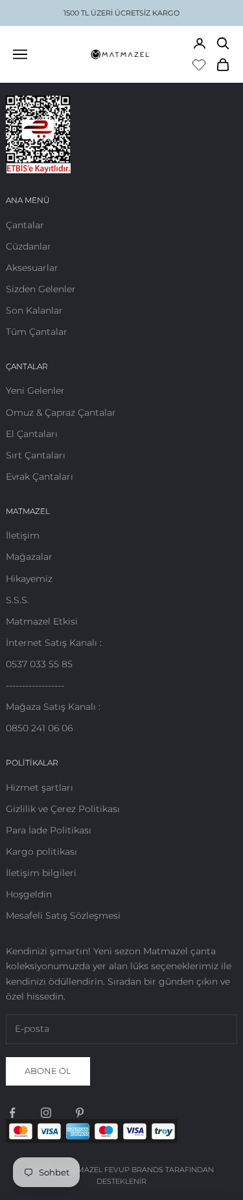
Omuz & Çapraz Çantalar (61, 412)
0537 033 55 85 (39, 664)
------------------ (35, 685)
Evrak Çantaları (39, 476)
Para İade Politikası (48, 830)
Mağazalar (29, 556)
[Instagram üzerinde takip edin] (46, 1112)
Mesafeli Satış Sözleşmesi (63, 915)
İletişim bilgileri (41, 873)
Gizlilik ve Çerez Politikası (63, 809)
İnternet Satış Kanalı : (54, 642)
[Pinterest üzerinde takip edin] (79, 1112)
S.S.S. (17, 600)
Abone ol (48, 1071)
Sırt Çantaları (35, 455)
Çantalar (25, 225)
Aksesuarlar (32, 267)
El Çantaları (32, 434)
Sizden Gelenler (41, 289)
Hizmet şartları (39, 787)
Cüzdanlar (28, 246)
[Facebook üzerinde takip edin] (12, 1112)
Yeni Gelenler (35, 390)
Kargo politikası (41, 851)
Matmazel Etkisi (42, 621)
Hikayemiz (29, 578)
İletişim (23, 535)
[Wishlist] (199, 64)
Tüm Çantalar (36, 332)
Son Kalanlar (34, 310)
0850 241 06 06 (39, 728)
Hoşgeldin (29, 894)
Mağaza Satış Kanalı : (53, 706)
